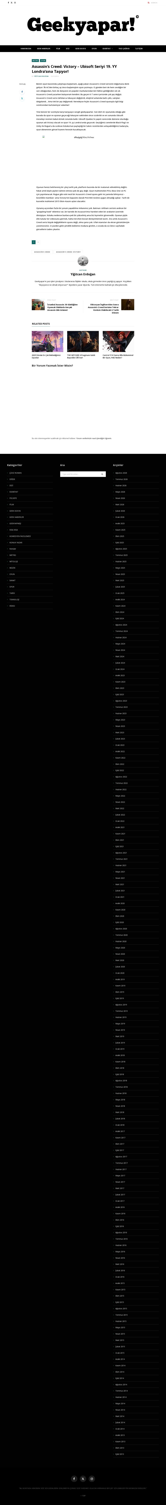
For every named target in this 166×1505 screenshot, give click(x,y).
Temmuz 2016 (121, 1239)
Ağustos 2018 (121, 1080)
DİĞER (12, 479)
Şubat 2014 (120, 1422)
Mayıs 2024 (120, 643)
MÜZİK (12, 568)
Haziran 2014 (120, 1397)
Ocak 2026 (119, 517)
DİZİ (68, 48)
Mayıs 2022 (120, 796)
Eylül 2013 (119, 1454)
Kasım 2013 (120, 1441)
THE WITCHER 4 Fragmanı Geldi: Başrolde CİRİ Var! (81, 356)
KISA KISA (13, 530)
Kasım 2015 (120, 1289)
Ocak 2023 (119, 745)
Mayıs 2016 (120, 1251)
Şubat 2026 (120, 511)
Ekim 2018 (119, 1068)
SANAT (12, 580)
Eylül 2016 (119, 1226)
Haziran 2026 (120, 485)
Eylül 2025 (119, 542)
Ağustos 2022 (121, 776)
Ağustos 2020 (121, 928)
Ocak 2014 (119, 1429)
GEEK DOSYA (80, 48)
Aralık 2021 (120, 827)
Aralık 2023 (120, 675)
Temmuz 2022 (121, 783)
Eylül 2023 (119, 694)
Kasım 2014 (120, 1365)
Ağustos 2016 (121, 1232)
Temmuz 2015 (121, 1315)
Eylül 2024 (119, 618)
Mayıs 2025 (120, 568)
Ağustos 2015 (121, 1308)
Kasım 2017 (120, 1137)
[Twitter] (22, 98)
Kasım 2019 (120, 985)
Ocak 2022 (119, 821)
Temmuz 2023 (121, 707)
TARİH (12, 593)
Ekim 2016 (119, 1220)
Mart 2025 (119, 580)
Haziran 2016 (120, 1245)
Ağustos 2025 (121, 549)
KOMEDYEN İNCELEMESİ (20, 536)
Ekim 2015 (119, 1296)
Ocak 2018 (119, 1125)
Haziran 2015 (120, 1321)
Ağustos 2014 (121, 1384)
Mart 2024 (119, 656)
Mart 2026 (119, 504)
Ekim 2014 (119, 1372)
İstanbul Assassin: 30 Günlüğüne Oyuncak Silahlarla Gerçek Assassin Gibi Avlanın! (62, 307)
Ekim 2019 (119, 992)
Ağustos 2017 (121, 1156)
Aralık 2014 (120, 1359)
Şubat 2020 (120, 966)
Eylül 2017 (119, 1150)
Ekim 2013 (119, 1448)
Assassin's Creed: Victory (68, 252)
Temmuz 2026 (121, 479)
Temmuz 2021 (121, 859)
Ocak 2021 (119, 897)
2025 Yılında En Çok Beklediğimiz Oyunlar (46, 356)
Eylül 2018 (119, 1074)
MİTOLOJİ (13, 561)
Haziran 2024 (120, 637)
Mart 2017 (119, 1188)
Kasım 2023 (120, 681)
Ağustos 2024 (121, 625)
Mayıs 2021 (120, 871)
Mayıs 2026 (120, 492)
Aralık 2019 (120, 979)
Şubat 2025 (120, 587)
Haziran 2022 (120, 789)
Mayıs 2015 (120, 1327)
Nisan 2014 (120, 1410)
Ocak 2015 (119, 1353)
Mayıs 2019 (120, 1023)
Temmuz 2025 (121, 555)
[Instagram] (92, 1479)
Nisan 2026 (120, 498)
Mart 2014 (119, 1416)
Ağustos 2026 (121, 473)
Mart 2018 (119, 1112)
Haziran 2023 (120, 713)
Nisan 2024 (120, 650)
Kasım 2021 (120, 833)
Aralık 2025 (120, 523)
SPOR (11, 587)
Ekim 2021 (119, 840)
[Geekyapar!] (83, 25)
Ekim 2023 (119, 688)
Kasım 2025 (120, 530)
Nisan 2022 (120, 802)
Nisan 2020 (120, 954)
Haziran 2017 (120, 1169)
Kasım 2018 (120, 1061)
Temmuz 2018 (121, 1087)
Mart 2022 (119, 808)
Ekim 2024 (119, 612)
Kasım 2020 (120, 909)
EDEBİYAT (107, 48)
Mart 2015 (119, 1340)
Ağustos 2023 (121, 701)
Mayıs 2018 (120, 1099)
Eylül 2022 (119, 770)
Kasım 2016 (120, 1213)
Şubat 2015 (120, 1346)
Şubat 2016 (120, 1270)
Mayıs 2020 (120, 947)
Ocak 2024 (119, 669)
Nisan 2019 (120, 1030)
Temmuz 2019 (121, 1011)
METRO (35, 60)
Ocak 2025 (119, 593)
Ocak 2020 (119, 973)
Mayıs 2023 (120, 720)
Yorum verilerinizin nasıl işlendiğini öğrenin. (94, 438)
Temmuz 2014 (121, 1391)
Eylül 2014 (119, 1378)
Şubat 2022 (120, 814)
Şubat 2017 (120, 1194)
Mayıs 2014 (120, 1403)
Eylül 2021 (119, 846)
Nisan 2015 (120, 1334)
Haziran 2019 (120, 1017)
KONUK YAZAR (15, 542)
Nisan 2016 (120, 1258)
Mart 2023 (119, 732)
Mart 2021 (119, 884)
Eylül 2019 (119, 998)
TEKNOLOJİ (14, 599)
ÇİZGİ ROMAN (15, 473)
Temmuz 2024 (121, 631)
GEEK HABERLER (43, 48)
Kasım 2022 (120, 758)
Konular (12, 549)
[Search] (149, 3)
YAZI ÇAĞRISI (124, 48)
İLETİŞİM (139, 48)
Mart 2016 (119, 1264)
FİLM (58, 48)
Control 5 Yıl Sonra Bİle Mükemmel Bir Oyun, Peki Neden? (118, 356)
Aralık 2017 (120, 1131)
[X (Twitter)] (83, 1479)
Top (83, 1496)
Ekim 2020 (119, 916)
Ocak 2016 (119, 1277)
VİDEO (12, 606)
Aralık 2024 (120, 599)
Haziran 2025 (120, 561)
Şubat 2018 (120, 1118)
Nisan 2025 (120, 574)
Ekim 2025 (119, 536)
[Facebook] (22, 91)
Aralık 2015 (120, 1283)
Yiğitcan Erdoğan (41, 76)
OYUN (94, 48)
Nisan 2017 (120, 1182)
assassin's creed (42, 252)
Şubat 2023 (120, 738)
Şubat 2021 (120, 890)
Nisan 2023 (120, 726)
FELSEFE (13, 498)
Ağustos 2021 (121, 852)
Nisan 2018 (120, 1106)
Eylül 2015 (119, 1302)
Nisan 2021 (120, 878)
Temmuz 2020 (121, 935)
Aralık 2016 (120, 1207)
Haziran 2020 (120, 941)
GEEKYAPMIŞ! (15, 523)
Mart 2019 (119, 1036)
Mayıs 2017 (120, 1175)
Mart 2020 (119, 960)
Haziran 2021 (120, 865)
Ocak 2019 (119, 1049)
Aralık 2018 (120, 1055)
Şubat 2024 (120, 663)
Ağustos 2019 (121, 1004)
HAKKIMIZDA (26, 48)
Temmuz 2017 (121, 1163)
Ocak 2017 (119, 1201)
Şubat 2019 (120, 1042)
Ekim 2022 (119, 764)
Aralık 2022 (120, 751)
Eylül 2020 (119, 922)
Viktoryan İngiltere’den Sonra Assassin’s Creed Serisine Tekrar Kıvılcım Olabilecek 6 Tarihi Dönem (103, 308)
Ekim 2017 (119, 1144)
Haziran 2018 (120, 1093)
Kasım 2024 (120, 606)
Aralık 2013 (120, 1435)
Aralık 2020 (120, 903)
